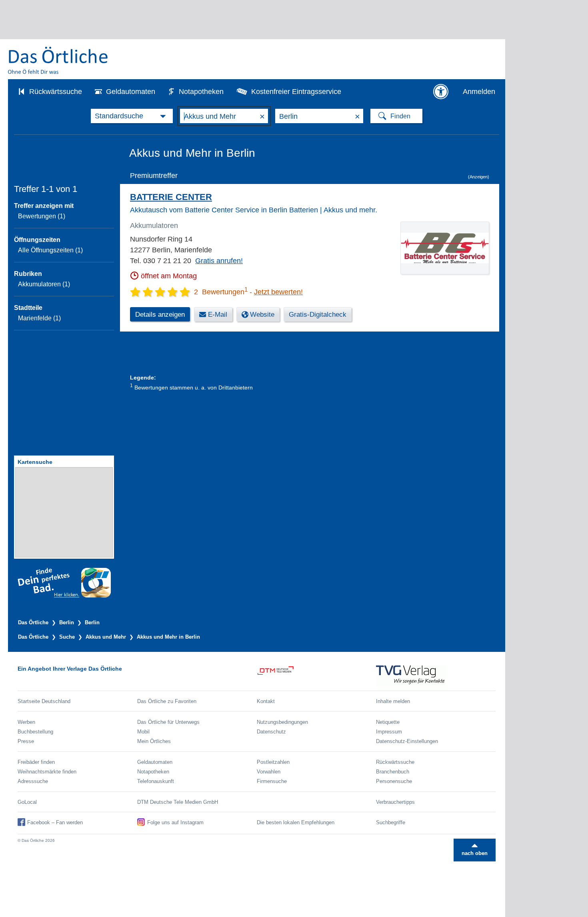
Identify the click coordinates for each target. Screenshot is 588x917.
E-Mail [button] (217, 314)
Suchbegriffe (390, 822)
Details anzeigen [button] (160, 314)
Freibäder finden (36, 762)
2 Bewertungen (221, 292)
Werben (26, 722)
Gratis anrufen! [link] (219, 261)
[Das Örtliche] (58, 60)
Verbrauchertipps (395, 802)
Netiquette (388, 722)
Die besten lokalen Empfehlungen (295, 822)
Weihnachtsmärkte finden (47, 772)
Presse (26, 741)
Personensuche (394, 781)
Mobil (143, 732)
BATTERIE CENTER (171, 197)
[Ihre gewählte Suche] (132, 116)
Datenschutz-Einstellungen (407, 741)
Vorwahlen (268, 772)
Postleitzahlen (273, 762)
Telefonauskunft (155, 781)
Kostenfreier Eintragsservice (296, 92)
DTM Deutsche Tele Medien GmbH (177, 802)
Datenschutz (271, 732)
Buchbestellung (35, 732)
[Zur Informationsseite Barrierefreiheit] (441, 92)
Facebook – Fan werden (55, 822)
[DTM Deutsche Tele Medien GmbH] (316, 676)
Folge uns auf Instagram (175, 822)
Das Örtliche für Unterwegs (168, 722)
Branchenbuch (392, 772)
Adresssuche (33, 781)
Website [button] (262, 314)
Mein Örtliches (154, 741)
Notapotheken (201, 92)
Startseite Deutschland (44, 701)
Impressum (389, 732)
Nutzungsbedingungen (282, 722)
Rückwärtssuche (55, 92)
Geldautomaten (130, 92)
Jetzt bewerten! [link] (278, 292)
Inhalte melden (393, 701)
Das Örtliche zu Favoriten (166, 701)
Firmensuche (272, 781)
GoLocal (27, 802)
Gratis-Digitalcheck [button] (317, 314)
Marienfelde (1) (39, 318)
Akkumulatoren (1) (44, 284)
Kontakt (266, 701)
